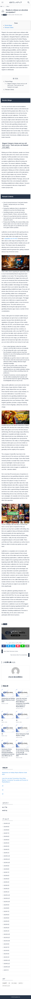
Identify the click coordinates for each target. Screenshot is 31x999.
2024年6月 (6, 836)
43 (2, 786)
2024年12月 (7, 823)
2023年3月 (6, 885)
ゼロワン (21, 983)
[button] (4, 646)
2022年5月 (6, 918)
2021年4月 (6, 953)
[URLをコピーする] (27, 646)
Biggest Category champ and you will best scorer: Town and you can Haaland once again (17, 85)
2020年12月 (7, 960)
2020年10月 (7, 966)
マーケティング (6, 985)
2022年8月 (6, 908)
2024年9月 (6, 826)
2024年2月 (6, 849)
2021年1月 (6, 957)
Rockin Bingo (8, 25)
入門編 (4, 14)
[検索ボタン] (28, 2)
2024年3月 (6, 846)
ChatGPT (5, 983)
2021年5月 (6, 950)
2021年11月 (7, 937)
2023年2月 (6, 888)
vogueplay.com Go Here (11, 238)
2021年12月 (7, 934)
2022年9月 (6, 905)
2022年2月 (6, 927)
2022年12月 (7, 895)
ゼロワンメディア (15, 2)
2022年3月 (6, 924)
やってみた (14, 983)
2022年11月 (7, 898)
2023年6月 (6, 875)
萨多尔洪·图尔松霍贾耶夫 (16, 677)
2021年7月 (6, 947)
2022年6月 (6, 914)
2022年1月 (6, 931)
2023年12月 (7, 856)
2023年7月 (6, 872)
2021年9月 (6, 944)
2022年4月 (6, 921)
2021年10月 (7, 940)
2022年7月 (6, 911)
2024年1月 (6, 852)
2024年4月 (6, 843)
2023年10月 (7, 862)
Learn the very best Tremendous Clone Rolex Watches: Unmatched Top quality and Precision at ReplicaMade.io (15, 780)
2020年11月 (7, 963)
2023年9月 (6, 865)
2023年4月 (6, 882)
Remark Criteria (9, 27)
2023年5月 (6, 878)
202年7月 (6, 970)
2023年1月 (6, 892)
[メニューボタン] (2, 2)
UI (9, 983)
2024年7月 (6, 833)
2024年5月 (6, 839)
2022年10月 (7, 901)
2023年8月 (6, 869)
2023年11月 (7, 859)
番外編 (5, 810)
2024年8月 (6, 830)
